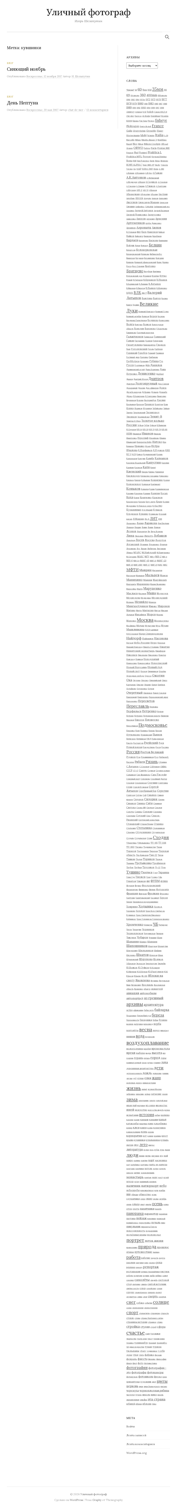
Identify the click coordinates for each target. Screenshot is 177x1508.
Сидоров (138, 799)
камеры (129, 1119)
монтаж (147, 1177)
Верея (153, 316)
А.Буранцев (140, 173)
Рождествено (149, 747)
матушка (144, 1164)
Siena (157, 161)
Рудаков (131, 757)
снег (131, 1302)
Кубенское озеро (144, 506)
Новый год (154, 667)
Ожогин (158, 675)
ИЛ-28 (145, 429)
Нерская (161, 643)
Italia (159, 135)
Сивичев (152, 795)
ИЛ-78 (158, 429)
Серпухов (130, 795)
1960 (128, 99)
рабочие (145, 1257)
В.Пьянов (151, 288)
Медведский (159, 597)
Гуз (161, 361)
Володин (139, 328)
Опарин (147, 684)
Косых (164, 493)
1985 (156, 104)
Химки (129, 902)
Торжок (158, 859)
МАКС (140, 556)
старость (165, 1313)
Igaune (151, 135)
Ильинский (131, 442)
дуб (134, 1078)
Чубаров (142, 937)
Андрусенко (154, 214)
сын (147, 1333)
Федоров (130, 885)
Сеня (129, 786)
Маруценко (152, 588)
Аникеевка (131, 219)
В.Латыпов (154, 284)
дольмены (156, 1073)
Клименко (163, 476)
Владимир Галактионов (136, 320)
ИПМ (129, 433)
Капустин (153, 462)
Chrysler (130, 116)
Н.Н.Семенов (132, 634)
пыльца (156, 1252)
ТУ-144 (162, 842)
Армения (161, 218)
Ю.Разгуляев (156, 971)
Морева (159, 614)
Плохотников (132, 726)
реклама (130, 1267)
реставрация (133, 1271)
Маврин (145, 570)
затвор (147, 1094)
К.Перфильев (145, 450)
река (159, 1262)
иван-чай (131, 1105)
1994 (148, 108)
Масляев (142, 593)
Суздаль (130, 838)
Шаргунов (152, 946)
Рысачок (130, 762)
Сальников (131, 775)
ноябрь (162, 1190)
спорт (132, 1312)
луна (162, 1150)
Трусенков (148, 867)
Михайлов (140, 614)
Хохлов (140, 910)
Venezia (164, 165)
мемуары (130, 1168)
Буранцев (147, 276)
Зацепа (129, 412)
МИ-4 (164, 557)
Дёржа (129, 396)
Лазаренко (131, 523)
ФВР (148, 881)
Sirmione (164, 161)
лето (143, 1144)
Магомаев (130, 575)
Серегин (163, 790)
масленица (161, 1160)
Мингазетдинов (137, 606)
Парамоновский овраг (158, 697)
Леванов (130, 527)
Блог (10, 63)
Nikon (140, 144)
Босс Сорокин (138, 266)
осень (157, 1203)
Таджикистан (149, 847)
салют (165, 1275)
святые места (132, 1288)
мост (160, 1177)
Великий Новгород (146, 311)
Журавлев (147, 408)
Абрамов (153, 190)
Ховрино (132, 906)
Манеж (164, 575)
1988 (165, 104)
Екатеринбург (150, 400)
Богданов (139, 258)
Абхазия (154, 194)
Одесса (148, 676)
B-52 (144, 112)
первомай (161, 1218)
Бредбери (148, 271)
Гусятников (139, 365)
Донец (162, 387)
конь (144, 1131)
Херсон (164, 897)
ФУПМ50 (164, 881)
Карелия (165, 463)
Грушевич (144, 361)
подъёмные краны (136, 1234)
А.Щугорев (131, 190)
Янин (128, 985)
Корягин (155, 493)
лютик (148, 1156)
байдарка (161, 1010)
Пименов (130, 720)
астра (129, 1010)
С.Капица (163, 762)
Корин (152, 489)
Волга (130, 324)
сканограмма (141, 1292)
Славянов (157, 803)
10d (149, 89)
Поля (137, 730)
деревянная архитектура (139, 1068)
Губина (154, 361)
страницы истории (136, 1322)
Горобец (142, 352)
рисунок (164, 1271)
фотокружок (132, 1377)
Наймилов (147, 638)
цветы (162, 1381)
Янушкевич (136, 985)
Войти (130, 1426)
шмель (160, 1395)
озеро (142, 1199)
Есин (166, 404)
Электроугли (151, 963)
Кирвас (151, 472)
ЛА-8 (147, 519)
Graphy (96, 1500)
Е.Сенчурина (150, 396)
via (134, 169)
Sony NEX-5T (148, 165)
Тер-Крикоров (142, 855)
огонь (154, 1194)
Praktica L (155, 152)
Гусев (130, 365)
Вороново (150, 328)
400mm (151, 95)
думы (140, 1078)
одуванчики (133, 1198)
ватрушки (138, 1024)
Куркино (143, 513)
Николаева (142, 655)
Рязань (152, 761)
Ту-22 (157, 867)
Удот (155, 872)
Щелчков (158, 959)
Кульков (157, 509)
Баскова (153, 240)
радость (154, 1258)
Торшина (130, 863)
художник (145, 1381)
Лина (130, 536)
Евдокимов (131, 400)
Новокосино (131, 663)
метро (156, 1168)
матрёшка (135, 1164)
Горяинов (160, 353)
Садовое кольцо (163, 770)
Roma (129, 160)
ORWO (138, 148)
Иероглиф (142, 438)
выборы (140, 1053)
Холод (158, 906)
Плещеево (152, 719)
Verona (129, 169)
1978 (129, 103)
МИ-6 (129, 560)
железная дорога (134, 1083)
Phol (136, 152)
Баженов (152, 231)
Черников (148, 929)
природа (147, 1246)
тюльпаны (132, 1350)
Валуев (157, 298)
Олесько (144, 680)
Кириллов (159, 472)
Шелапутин (163, 946)
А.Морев (141, 182)
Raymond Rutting (159, 156)
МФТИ (132, 569)
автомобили (148, 993)
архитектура (154, 1004)
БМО (139, 232)
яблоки (139, 1404)
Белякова (145, 254)
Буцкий (129, 280)
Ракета (129, 743)
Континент (155, 484)
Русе (156, 757)
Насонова (161, 638)
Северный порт (133, 779)
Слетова (131, 807)
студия (145, 1326)
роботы (129, 1275)
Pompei (143, 152)
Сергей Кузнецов (140, 787)
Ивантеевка (131, 438)
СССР (129, 770)
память (158, 1209)
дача (164, 1062)
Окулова (136, 680)
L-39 (166, 135)
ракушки (140, 1262)
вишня (130, 1036)
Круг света (150, 502)
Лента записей (136, 1435)
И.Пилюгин (161, 425)
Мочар (140, 625)
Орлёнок (161, 684)
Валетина (147, 298)
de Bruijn (146, 116)
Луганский (132, 544)
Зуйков (153, 425)
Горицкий (131, 352)
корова (151, 1132)
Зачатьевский (139, 412)
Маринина (143, 584)
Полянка (144, 730)
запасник (140, 1094)
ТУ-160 (130, 846)
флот (134, 1363)
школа (146, 1394)
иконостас (161, 1105)
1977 (164, 99)
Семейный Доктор (159, 779)
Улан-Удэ (130, 877)
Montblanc (162, 140)
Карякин (130, 467)
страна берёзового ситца (152, 1318)
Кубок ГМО (157, 506)
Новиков (139, 659)
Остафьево (131, 688)
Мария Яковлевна (157, 584)
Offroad (164, 144)
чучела (138, 1395)
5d (136, 90)
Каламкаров (131, 458)
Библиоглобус (156, 254)
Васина (164, 298)
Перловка (154, 707)
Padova (147, 148)
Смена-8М (141, 807)
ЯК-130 (144, 976)
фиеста (142, 1359)
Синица (141, 803)
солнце (161, 1302)
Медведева (133, 597)
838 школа (162, 95)
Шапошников (136, 946)
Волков (147, 324)
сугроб (153, 1327)
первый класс (132, 1223)
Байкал (162, 232)
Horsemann (133, 135)
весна (145, 1029)
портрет (135, 1240)
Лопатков (130, 540)
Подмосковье (152, 725)
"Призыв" (130, 90)
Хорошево (130, 911)
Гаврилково (131, 332)
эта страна (156, 1399)
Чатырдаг (163, 925)
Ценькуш (148, 925)
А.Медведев (131, 182)
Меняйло (141, 602)
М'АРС (137, 552)
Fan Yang (143, 121)
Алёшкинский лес (162, 206)
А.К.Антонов (136, 177)
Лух (138, 548)
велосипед (148, 1024)
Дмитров (156, 378)
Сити (149, 803)
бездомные (131, 1015)
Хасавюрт (155, 898)
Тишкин (130, 859)
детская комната (134, 1073)
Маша (151, 593)
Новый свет (133, 671)
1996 (153, 108)
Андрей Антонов (144, 210)
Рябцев (140, 762)
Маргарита (131, 584)
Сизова (161, 799)
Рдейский (151, 743)
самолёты (142, 1280)
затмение (156, 1094)
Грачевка (144, 357)
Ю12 (166, 971)
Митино (130, 610)
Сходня (161, 837)
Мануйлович (160, 580)
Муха (158, 626)
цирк (141, 1386)
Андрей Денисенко (136, 214)
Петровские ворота (151, 716)
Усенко (154, 877)
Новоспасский (159, 663)
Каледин (141, 458)
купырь (165, 1140)
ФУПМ (155, 881)
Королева (138, 493)
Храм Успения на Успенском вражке (153, 919)
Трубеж (129, 867)
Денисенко (146, 373)
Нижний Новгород (134, 647)
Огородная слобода (135, 676)
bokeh (150, 111)
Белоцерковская (146, 249)
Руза (138, 757)
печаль (155, 1222)
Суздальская (140, 838)
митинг (137, 1173)
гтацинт (157, 1062)
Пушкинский (146, 735)
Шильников (145, 950)
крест (165, 1135)
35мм (157, 89)
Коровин (130, 493)
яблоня (146, 1403)
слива (139, 1297)
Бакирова (148, 236)
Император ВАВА (144, 442)
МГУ (147, 556)
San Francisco (143, 161)
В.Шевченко (161, 288)
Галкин (130, 340)
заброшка (130, 1094)
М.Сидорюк (131, 557)
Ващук (129, 305)
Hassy (160, 130)
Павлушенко (142, 697)
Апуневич (150, 219)
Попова (151, 730)
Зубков (140, 425)
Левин (144, 527)
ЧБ (155, 924)
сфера (161, 1326)
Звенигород (152, 412)
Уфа (160, 877)
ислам (167, 1110)
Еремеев (140, 404)
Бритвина (157, 271)
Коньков (133, 488)
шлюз (154, 1394)
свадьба (153, 1280)
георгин (129, 1058)
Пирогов (139, 719)
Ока (129, 680)
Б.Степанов (131, 232)
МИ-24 (136, 560)
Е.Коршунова (139, 396)
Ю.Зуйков (143, 967)
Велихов (145, 316)
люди (132, 1155)
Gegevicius (139, 130)
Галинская (148, 337)
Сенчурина (163, 783)
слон (145, 1297)
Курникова (153, 514)
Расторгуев (138, 743)
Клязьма (130, 480)
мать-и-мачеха (158, 1164)
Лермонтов (142, 531)
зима (132, 1099)
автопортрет (134, 998)
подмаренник (152, 1231)
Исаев (148, 446)
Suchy (157, 165)
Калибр (150, 458)
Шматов (142, 955)
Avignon (138, 112)
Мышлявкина (135, 629)
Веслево (161, 316)
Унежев (141, 876)
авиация (132, 993)
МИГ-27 (146, 565)
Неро (153, 642)
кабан (157, 1115)
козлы (150, 1128)
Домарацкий (131, 388)
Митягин (148, 610)
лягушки (155, 1156)
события (148, 1303)
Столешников (158, 828)
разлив (130, 1262)
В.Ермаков (149, 279)
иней (130, 1110)
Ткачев (139, 859)
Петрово (130, 716)
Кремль (141, 502)
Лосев (140, 540)
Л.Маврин (138, 518)
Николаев (131, 655)
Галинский (160, 336)
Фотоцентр (162, 889)
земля (164, 1094)
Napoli (129, 144)
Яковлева (142, 980)
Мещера (152, 602)
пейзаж (141, 1218)
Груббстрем (132, 361)
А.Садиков (151, 182)
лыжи (167, 1150)
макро (129, 1160)
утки (135, 1354)
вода (140, 1035)
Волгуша (138, 324)
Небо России (142, 642)
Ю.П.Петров (142, 971)
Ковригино (157, 480)
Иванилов (137, 434)
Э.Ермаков (131, 963)
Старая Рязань (146, 824)
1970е (142, 99)
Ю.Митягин (131, 971)
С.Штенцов (155, 766)
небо (162, 1186)
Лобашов (160, 536)
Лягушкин (161, 548)
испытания (132, 1115)
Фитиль (152, 889)
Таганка (139, 847)
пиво (163, 1223)
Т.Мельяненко (143, 843)
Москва (145, 620)
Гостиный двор (132, 357)
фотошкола (145, 1376)
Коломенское (133, 484)
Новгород (130, 659)
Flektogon (132, 126)
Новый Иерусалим (136, 667)
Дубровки (146, 392)
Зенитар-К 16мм (133, 421)
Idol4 (143, 135)
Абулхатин (145, 194)
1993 (143, 107)
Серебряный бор (147, 790)
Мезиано (130, 602)
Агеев (139, 198)
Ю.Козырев (155, 967)
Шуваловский (132, 959)
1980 (140, 103)
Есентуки (159, 404)
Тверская (153, 851)
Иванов (147, 433)
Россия (133, 751)
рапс (146, 1262)
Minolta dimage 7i (149, 140)
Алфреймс (140, 206)
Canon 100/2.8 (160, 112)
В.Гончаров (138, 280)
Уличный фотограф (88, 12)
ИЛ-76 (152, 429)
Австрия (163, 194)
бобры (155, 1020)
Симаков (131, 803)
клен (136, 1127)
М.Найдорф (149, 552)
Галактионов (134, 336)
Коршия (146, 493)
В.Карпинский (132, 284)
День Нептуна (22, 103)
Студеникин (143, 832)
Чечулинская (149, 933)
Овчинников (153, 671)
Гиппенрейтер (149, 345)
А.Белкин (130, 173)
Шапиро (143, 942)
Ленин (150, 527)
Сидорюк (150, 799)
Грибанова (153, 357)
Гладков (161, 344)
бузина (163, 1019)
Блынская (130, 258)
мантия (144, 1160)
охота (136, 1208)
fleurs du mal (145, 126)
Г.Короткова (161, 328)
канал (162, 1119)
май (166, 1155)
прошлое (163, 1247)
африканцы (138, 1010)
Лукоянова (131, 548)
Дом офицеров (152, 388)
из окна (150, 1105)
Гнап (128, 349)
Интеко (157, 441)
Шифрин (157, 950)
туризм (157, 1346)
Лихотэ (148, 535)
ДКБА (147, 365)
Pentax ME (163, 148)
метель (148, 1168)
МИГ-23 (161, 560)
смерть (153, 1296)
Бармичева (143, 240)
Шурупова (145, 959)
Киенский (133, 471)
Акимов (155, 198)
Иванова (157, 434)
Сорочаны (130, 816)
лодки (146, 1150)
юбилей (130, 1403)
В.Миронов (131, 288)
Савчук (143, 770)
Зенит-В (156, 416)
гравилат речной (133, 1062)
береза (158, 1014)
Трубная (138, 867)
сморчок (162, 1297)
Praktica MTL (134, 156)
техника (130, 1343)
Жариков (138, 408)
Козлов (167, 480)
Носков (144, 671)
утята (141, 1355)
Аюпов (156, 227)
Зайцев (166, 408)
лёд (161, 1156)
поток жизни (154, 1241)
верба (157, 1023)
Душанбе (163, 392)
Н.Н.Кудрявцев (151, 629)
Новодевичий (151, 659)
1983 (151, 103)
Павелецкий (131, 697)
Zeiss (155, 169)
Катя (146, 467)
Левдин (137, 527)
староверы (155, 1313)
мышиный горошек (147, 1181)
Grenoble (151, 130)
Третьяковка (143, 863)
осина (166, 1204)
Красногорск (132, 502)
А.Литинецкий (153, 178)
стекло (130, 1318)
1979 (134, 103)
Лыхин (144, 548)
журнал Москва (155, 1089)
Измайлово (154, 438)
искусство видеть (156, 1110)
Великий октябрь (133, 316)
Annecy (130, 111)
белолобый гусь (144, 1015)
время (130, 1053)
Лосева (150, 540)
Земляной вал (143, 417)
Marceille (130, 140)
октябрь (162, 1199)
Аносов (141, 218)
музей (166, 1177)
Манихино (134, 580)
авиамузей (157, 988)
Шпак (160, 955)
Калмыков (161, 458)
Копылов (145, 489)
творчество (131, 1339)
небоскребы (133, 1190)
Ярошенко (138, 989)
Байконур (139, 236)
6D (140, 89)
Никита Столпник (151, 647)
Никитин (165, 646)
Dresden (164, 116)
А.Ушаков (150, 186)
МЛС (160, 565)
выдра (148, 1053)
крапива (157, 1136)
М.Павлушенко (163, 552)
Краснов (157, 497)
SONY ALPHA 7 (134, 164)
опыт (142, 1204)
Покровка (130, 730)
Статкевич (131, 828)
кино (150, 1123)
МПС (165, 565)
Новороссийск (144, 663)
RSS (134, 161)
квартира (143, 1123)
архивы (134, 1004)
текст (150, 1339)
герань (138, 1058)
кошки (150, 1136)
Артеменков (135, 223)
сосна (129, 1308)
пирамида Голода (149, 1226)
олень (128, 1204)
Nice (135, 143)
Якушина (154, 980)
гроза (144, 1062)
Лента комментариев (140, 1444)
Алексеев (164, 202)
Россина (165, 747)
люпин (142, 1156)
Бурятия (155, 276)
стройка (133, 1326)
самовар (130, 1280)
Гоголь (151, 349)
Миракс (153, 606)
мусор (130, 1181)
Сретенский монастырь (148, 820)
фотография (137, 1367)
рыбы (152, 1275)
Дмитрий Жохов (140, 379)
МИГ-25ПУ (138, 565)
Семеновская (141, 783)
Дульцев (154, 392)
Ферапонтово (132, 889)
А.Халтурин (161, 186)
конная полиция (133, 1132)
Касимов (138, 467)
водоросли (150, 1036)
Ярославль (147, 984)
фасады (158, 1355)
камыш (144, 1119)
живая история (149, 1083)
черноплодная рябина (154, 1390)
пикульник (133, 1226)
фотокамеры (155, 1372)
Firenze (151, 121)
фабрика (149, 1354)
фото (140, 1363)
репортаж (151, 1267)
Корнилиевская (162, 489)
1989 (129, 107)
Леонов (131, 531)
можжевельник (147, 1173)
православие (131, 1247)
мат (128, 1164)
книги (143, 1127)
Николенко (153, 655)
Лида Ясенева (157, 531)
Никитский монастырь (140, 650)
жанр (156, 1077)
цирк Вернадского (152, 1386)
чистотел (130, 1395)
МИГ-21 (153, 560)
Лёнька (129, 552)
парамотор (151, 1213)
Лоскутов (160, 540)
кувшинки (139, 1140)
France (158, 125)
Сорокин (147, 811)
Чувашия (152, 937)
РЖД (149, 739)
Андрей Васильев (161, 210)
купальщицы (153, 1140)
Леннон (157, 527)
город (155, 1057)
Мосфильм (131, 626)
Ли (148, 531)
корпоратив (134, 1135)
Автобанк (130, 198)
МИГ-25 (129, 565)
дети (159, 1067)
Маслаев (132, 593)
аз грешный (153, 998)
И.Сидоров (131, 429)
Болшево (130, 262)
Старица (158, 823)
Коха (129, 497)
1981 (146, 104)
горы (163, 1058)
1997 (157, 108)
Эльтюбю (162, 963)
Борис (159, 262)
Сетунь (139, 795)
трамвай (152, 1343)
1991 (134, 108)
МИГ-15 (144, 560)
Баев (144, 231)
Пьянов (157, 734)
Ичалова (131, 450)
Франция (132, 893)
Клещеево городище (150, 476)
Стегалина (144, 828)
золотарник (143, 1100)
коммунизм (159, 1127)
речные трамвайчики (150, 1271)
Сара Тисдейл (158, 774)
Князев (137, 480)
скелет (158, 1292)
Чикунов (131, 937)
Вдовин (136, 305)
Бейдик (130, 245)
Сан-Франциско (143, 775)
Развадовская (158, 739)
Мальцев (152, 575)
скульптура (131, 1297)
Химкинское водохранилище (145, 902)
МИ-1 (152, 557)
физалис (152, 1359)
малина (137, 1160)
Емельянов (131, 404)
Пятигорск (131, 739)
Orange (129, 148)
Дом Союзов (163, 384)
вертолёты (132, 1030)
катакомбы (132, 1123)
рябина (158, 1275)
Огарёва (162, 671)
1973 (153, 99)
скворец (151, 1292)
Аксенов (132, 202)
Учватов (131, 881)
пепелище (151, 1218)
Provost (147, 156)
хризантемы (133, 1381)
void (138, 168)
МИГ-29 (154, 565)
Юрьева (137, 976)
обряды (134, 1194)
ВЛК (137, 292)
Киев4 (153, 467)
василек (129, 1024)
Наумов (129, 643)
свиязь (144, 1284)
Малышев (140, 575)
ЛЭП (160, 519)
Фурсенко (164, 893)
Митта (139, 610)
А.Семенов (162, 182)
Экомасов (140, 963)
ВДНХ (129, 293)
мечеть (162, 1168)
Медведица (146, 598)
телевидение (159, 1339)
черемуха (132, 1390)
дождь (147, 1073)
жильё (144, 1089)
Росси (158, 747)
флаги (129, 1363)
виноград (164, 1030)
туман (148, 1346)
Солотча (130, 812)
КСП (134, 454)
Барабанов (156, 236)
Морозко (131, 620)
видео (156, 1030)
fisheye (161, 120)
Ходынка (145, 906)
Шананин (132, 941)
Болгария (160, 258)
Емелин (161, 400)
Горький (151, 353)
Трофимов (158, 863)
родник (146, 1275)
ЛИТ (153, 518)
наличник (133, 1186)
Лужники (144, 544)
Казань (159, 454)
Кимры (145, 472)
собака (140, 1302)
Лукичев (163, 544)
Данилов (156, 365)
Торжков (149, 859)
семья (159, 1288)
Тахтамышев (143, 851)
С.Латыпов (132, 766)
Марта (140, 589)
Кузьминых (133, 509)
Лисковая (139, 536)
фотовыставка (150, 1363)
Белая (137, 245)
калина (165, 1115)
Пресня (158, 730)
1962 (133, 99)
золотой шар (161, 1100)
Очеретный (134, 693)
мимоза (129, 1173)
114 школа (135, 95)
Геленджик (158, 341)
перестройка (145, 1223)
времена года (160, 1048)
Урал (148, 877)
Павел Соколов (159, 693)
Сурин (149, 838)
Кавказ (140, 454)
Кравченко (146, 497)
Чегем (129, 929)
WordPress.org (136, 1453)
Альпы (149, 206)
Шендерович (132, 950)
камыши (153, 1119)
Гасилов (148, 341)
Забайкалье (157, 408)
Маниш (147, 579)
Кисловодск (133, 475)
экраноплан (132, 1399)
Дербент (160, 374)
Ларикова (150, 523)
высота (157, 1053)
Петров (160, 711)
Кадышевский (149, 454)
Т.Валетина (131, 843)
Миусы (157, 610)
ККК (167, 450)
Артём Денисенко (153, 223)
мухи (136, 1181)
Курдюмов (132, 513)
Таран (159, 847)
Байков (130, 236)
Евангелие (161, 396)
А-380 (161, 169)
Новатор (162, 655)
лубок (156, 1150)
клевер (129, 1128)
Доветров (130, 384)
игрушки (141, 1105)
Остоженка (142, 688)
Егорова (140, 400)
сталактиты (144, 1313)
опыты (148, 1204)
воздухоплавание (147, 1042)
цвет (154, 1382)
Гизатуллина (134, 344)
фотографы (138, 1372)
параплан (163, 1214)
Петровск (138, 716)
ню (128, 1194)
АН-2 (139, 190)
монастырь (135, 1177)
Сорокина (157, 812)
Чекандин (137, 929)
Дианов (129, 379)
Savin (152, 161)
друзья (129, 1078)
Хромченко (134, 924)
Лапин (140, 523)
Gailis (129, 130)
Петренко (149, 711)
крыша (129, 1140)
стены (137, 1318)
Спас (148, 816)
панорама (135, 1213)
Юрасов (129, 976)
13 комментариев (97, 110)
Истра (155, 446)
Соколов (158, 807)
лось (151, 1150)
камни (136, 1119)
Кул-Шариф (147, 510)
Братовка (150, 266)
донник (165, 1073)
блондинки (146, 1020)
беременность (132, 1020)
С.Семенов (144, 766)
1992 (138, 108)
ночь (156, 1190)
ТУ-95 (154, 842)
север (142, 1288)
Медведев (162, 593)
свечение (136, 1284)
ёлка (154, 1404)
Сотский (141, 815)
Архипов (131, 227)
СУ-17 (135, 770)
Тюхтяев (146, 872)
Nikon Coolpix (152, 143)
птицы (130, 1252)
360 (143, 95)
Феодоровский (151, 885)
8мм (145, 89)
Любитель (151, 548)
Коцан (136, 497)
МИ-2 (158, 556)
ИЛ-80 (164, 429)
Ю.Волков (131, 967)
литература (134, 1149)
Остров (151, 688)
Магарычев (157, 570)
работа (133, 1257)
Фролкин (153, 893)
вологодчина (134, 1048)
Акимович (163, 198)
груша (150, 1062)
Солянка (138, 812)
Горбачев (158, 349)
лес (136, 1144)
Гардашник (140, 341)
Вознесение (164, 320)
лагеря (129, 1145)
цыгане (164, 1386)
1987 (160, 104)
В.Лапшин (143, 284)
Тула (163, 867)
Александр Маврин (148, 202)
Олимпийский (155, 680)
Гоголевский (139, 348)
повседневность (135, 1230)
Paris (154, 148)
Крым (159, 501)
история (146, 1114)
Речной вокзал (134, 747)
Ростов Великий (152, 752)
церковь (132, 1386)
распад (152, 1262)
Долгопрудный (146, 383)
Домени (141, 388)
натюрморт (150, 1186)
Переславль (137, 706)
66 (165, 89)
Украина (163, 872)
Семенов (130, 783)
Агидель (147, 198)
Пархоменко (131, 701)
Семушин (152, 782)
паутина (131, 1218)
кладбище (160, 1123)
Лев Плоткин (163, 523)
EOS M (129, 121)
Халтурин (130, 898)
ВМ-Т (144, 293)
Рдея (161, 743)
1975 (158, 99)
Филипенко (143, 889)
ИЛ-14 (139, 429)
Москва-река (161, 620)
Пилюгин (165, 716)
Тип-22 (153, 855)
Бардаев (132, 240)
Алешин (130, 206)
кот (145, 1135)
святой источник (156, 1284)
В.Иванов (161, 279)
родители (138, 1275)
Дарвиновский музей (135, 369)
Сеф (144, 795)
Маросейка (131, 589)
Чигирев (159, 933)
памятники (147, 1208)
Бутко (163, 275)
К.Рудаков (159, 450)
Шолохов (153, 955)
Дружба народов (133, 392)
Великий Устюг (162, 311)
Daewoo (138, 116)
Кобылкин (145, 480)
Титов (160, 855)
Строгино (130, 832)
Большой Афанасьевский (145, 262)
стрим (159, 1322)
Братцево (134, 271)
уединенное (152, 1351)
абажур (147, 989)
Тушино (133, 872)
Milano (138, 140)
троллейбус (162, 1343)
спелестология (150, 1308)
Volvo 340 (147, 168)
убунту (143, 1351)
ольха (135, 1204)
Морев (151, 614)
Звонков (131, 416)
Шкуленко (131, 955)
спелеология (137, 1308)
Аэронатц (143, 227)
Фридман (143, 893)
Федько (138, 885)
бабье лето (149, 1010)
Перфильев (133, 711)
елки (147, 1078)
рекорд (139, 1267)
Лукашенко (154, 544)
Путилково (133, 734)
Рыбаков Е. (164, 757)
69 (128, 95)
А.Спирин (140, 186)
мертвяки (139, 1168)
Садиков (151, 770)
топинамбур (141, 1342)
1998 (162, 108)
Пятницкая (141, 739)
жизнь (133, 1088)
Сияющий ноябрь (26, 69)
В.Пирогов (140, 288)
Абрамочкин (133, 194)
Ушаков (141, 881)
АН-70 (145, 190)
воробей (147, 1049)
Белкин (155, 245)
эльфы (143, 1399)
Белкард (144, 245)
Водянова (152, 320)
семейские (151, 1288)
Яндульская (164, 980)
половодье (154, 1234)
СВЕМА (163, 766)
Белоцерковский (133, 254)
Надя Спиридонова (151, 633)
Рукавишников (147, 757)
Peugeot (129, 152)
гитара (147, 1058)
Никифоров (160, 651)
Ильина (163, 438)
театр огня (142, 1339)
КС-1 (128, 454)
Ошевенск (147, 693)
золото (152, 1100)
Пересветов (146, 701)
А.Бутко (148, 173)
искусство (141, 1109)
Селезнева (145, 779)
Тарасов (131, 851)
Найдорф (133, 638)
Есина (130, 408)
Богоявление (149, 258)
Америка (130, 210)
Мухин (164, 625)
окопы (156, 1199)
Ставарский (132, 823)
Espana (136, 121)
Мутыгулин (150, 626)
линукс (151, 1145)
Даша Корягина (152, 369)
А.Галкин (157, 173)
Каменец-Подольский (136, 463)
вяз (164, 1053)
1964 (137, 99)
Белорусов (130, 250)
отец (129, 1208)
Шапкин (152, 941)
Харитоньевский (143, 898)
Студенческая (158, 832)
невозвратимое (147, 1190)
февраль (131, 1359)
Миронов (164, 606)
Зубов (146, 425)
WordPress (76, 1500)
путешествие (143, 1251)
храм (164, 1377)
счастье (135, 1332)
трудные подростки (135, 1347)
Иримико (139, 446)
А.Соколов (131, 186)
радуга (162, 1258)
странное (152, 1322)
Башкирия (163, 240)
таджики (155, 1333)
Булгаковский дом (134, 276)
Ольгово (139, 684)
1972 (148, 99)
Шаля (159, 937)
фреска (158, 1376)
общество (145, 1194)
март (151, 1160)
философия (161, 1359)
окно (149, 1198)
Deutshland (155, 116)
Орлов (154, 684)
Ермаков (149, 404)
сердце (130, 1292)
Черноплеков (134, 933)
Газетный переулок (145, 332)
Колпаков (146, 484)
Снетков (150, 807)
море (154, 1177)
